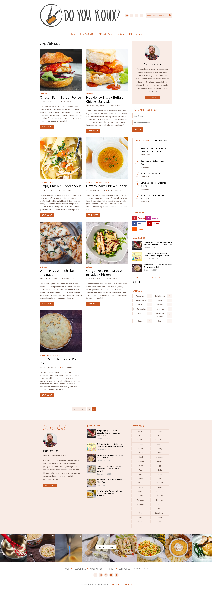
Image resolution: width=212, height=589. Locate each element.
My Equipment (107, 34)
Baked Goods (46, 355)
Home (73, 34)
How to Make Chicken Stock (106, 186)
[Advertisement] (152, 343)
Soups (51, 182)
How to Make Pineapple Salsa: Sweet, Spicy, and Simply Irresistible (109, 493)
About (121, 34)
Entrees (43, 94)
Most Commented (162, 140)
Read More (47, 126)
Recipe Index (86, 34)
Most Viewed (142, 140)
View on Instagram (106, 547)
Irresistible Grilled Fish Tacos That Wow (109, 481)
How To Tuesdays (94, 182)
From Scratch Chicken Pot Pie (58, 361)
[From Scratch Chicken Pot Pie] (61, 312)
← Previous (79, 409)
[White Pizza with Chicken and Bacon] (61, 223)
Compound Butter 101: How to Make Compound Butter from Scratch (109, 468)
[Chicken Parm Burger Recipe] (61, 50)
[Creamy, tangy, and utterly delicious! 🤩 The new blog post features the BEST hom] (41, 548)
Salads (89, 267)
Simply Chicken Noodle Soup (61, 186)
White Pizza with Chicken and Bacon (58, 272)
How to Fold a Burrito (151, 173)
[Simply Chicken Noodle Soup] (61, 138)
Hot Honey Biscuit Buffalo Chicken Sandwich (105, 99)
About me (50, 485)
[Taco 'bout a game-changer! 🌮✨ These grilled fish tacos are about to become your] (123, 548)
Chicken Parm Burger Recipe (60, 97)
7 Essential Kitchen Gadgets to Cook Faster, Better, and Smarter (157, 254)
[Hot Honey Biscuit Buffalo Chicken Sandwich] (107, 50)
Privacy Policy (141, 569)
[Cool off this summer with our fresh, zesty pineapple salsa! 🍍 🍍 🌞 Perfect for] (151, 548)
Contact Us (135, 34)
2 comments (113, 279)
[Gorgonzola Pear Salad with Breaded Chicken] (107, 223)
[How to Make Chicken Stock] (107, 138)
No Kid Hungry (138, 282)
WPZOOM (128, 584)
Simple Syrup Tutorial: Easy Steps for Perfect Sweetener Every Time (158, 243)
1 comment (68, 367)
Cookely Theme (115, 584)
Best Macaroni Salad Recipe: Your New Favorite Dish (158, 265)
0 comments (67, 102)
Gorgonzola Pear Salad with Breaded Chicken (106, 272)
